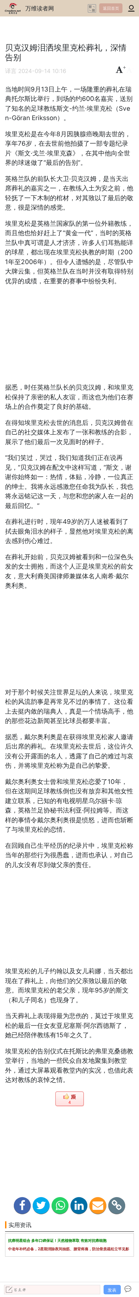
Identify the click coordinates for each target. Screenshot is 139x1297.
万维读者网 (39, 8)
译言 (11, 71)
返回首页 (111, 8)
